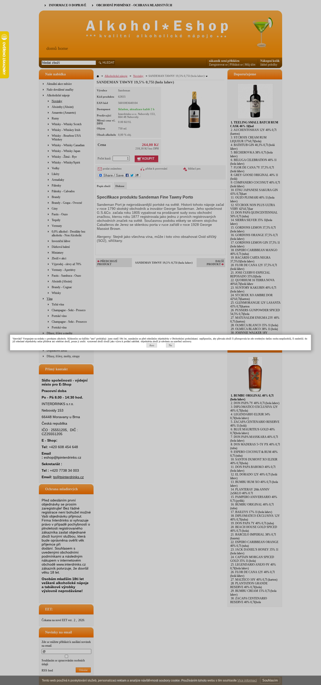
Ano (151, 345)
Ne (170, 345)
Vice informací (247, 680)
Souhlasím (270, 680)
